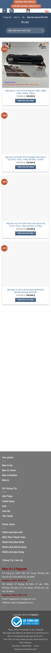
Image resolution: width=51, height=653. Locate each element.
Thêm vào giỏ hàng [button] (25, 101)
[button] (4, 10)
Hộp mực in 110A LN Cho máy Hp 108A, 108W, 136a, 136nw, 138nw (25, 92)
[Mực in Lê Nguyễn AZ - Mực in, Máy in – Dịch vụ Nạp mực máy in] (28, 10)
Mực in (17, 17)
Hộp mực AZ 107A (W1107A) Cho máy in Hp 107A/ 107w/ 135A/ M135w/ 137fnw (25, 224)
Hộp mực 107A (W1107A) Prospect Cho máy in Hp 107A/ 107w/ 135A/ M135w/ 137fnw (25, 158)
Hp (23, 17)
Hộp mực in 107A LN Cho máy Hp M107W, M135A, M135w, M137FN (25, 291)
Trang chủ (7, 17)
